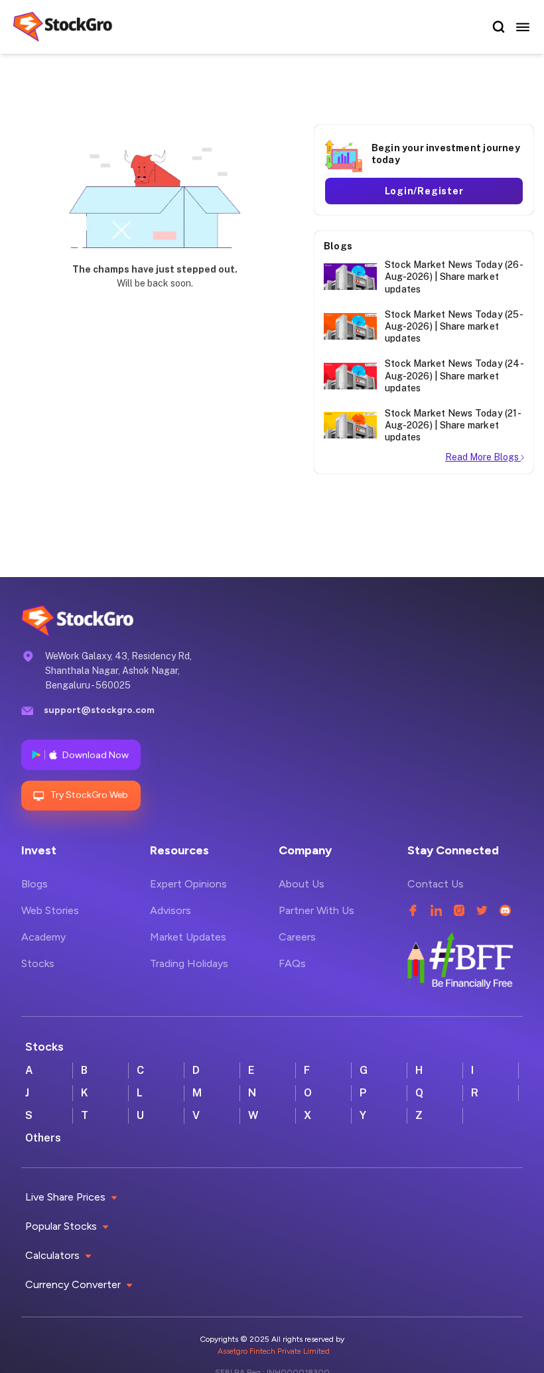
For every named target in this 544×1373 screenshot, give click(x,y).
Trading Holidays (189, 963)
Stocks (37, 963)
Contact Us (435, 884)
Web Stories (50, 910)
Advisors (170, 910)
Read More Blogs (483, 457)
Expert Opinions (188, 884)
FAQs (292, 963)
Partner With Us (316, 910)
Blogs (34, 884)
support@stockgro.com (99, 710)
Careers (297, 937)
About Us (301, 884)
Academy (43, 937)
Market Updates (188, 937)
